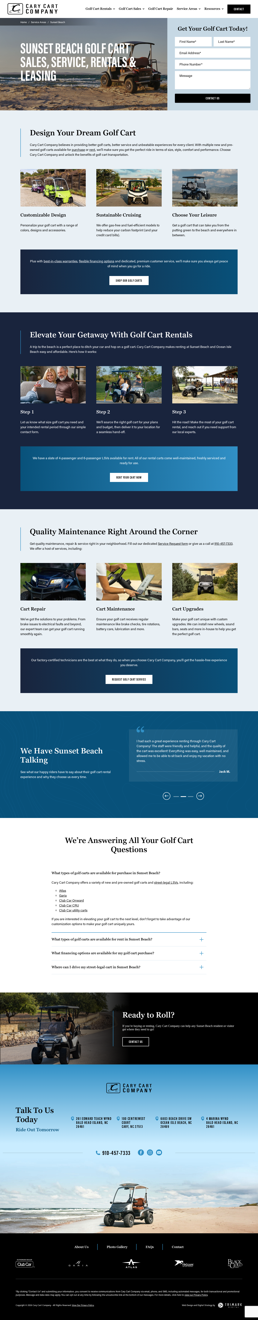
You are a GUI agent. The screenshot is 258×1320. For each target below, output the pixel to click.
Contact (239, 9)
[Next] (200, 796)
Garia (63, 895)
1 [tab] (176, 796)
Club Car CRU (69, 905)
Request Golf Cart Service (129, 679)
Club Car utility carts (73, 910)
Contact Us (212, 98)
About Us (81, 1247)
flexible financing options (96, 261)
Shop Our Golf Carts (129, 280)
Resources (212, 9)
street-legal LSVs (166, 882)
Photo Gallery (117, 1247)
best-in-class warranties (60, 261)
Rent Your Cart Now (129, 477)
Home (23, 22)
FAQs (150, 1247)
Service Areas (187, 9)
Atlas (62, 890)
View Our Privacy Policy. (83, 1305)
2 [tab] (183, 796)
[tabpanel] (183, 756)
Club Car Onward (71, 900)
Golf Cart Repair (160, 9)
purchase (78, 149)
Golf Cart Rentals (99, 9)
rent (92, 149)
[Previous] (166, 796)
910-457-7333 (223, 543)
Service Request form (173, 543)
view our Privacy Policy (196, 1294)
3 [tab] (190, 796)
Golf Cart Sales (130, 9)
